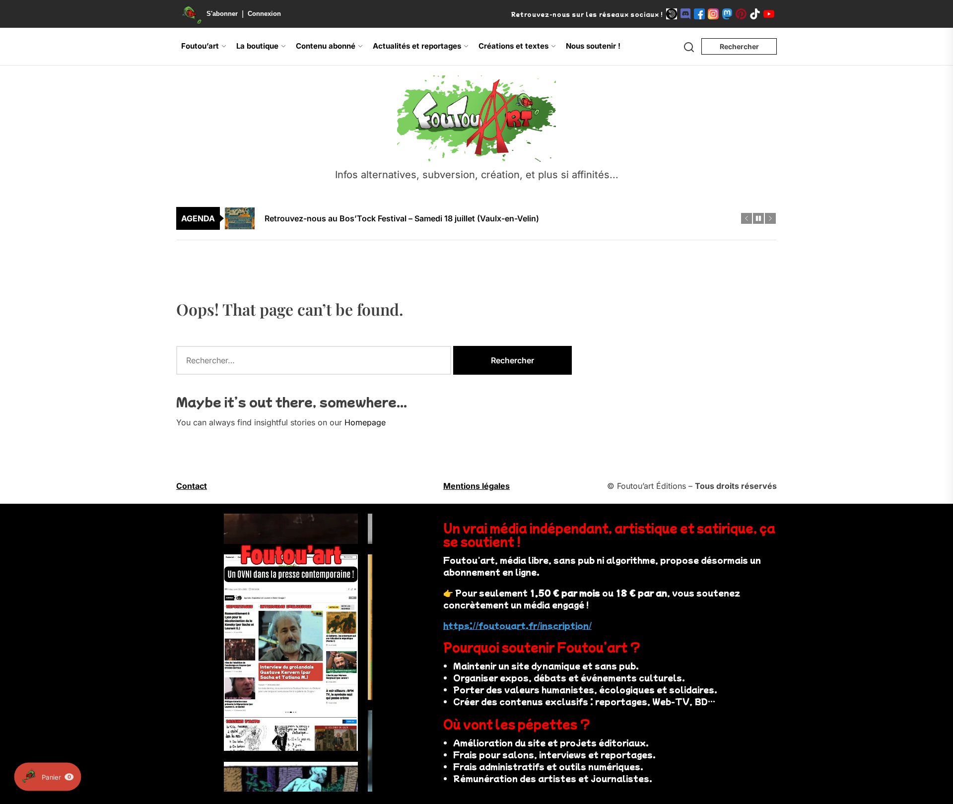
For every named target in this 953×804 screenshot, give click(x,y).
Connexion (264, 13)
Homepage (365, 422)
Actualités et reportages (417, 46)
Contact (191, 486)
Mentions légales (476, 486)
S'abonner (222, 13)
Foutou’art (200, 46)
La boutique (257, 46)
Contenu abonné (325, 46)
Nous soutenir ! (593, 46)
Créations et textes (513, 46)
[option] (483, 206)
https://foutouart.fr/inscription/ (517, 625)
